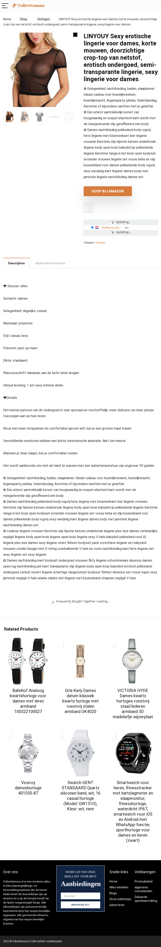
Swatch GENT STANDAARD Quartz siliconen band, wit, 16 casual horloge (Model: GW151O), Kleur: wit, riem (80, 795)
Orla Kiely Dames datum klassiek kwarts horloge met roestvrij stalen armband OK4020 (80, 701)
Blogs (113, 893)
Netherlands (110, 227)
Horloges (44, 19)
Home (7, 19)
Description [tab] (16, 263)
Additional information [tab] (50, 263)
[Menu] (5, 6)
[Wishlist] (156, 5)
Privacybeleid (143, 881)
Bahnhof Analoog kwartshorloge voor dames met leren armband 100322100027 (28, 701)
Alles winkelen (118, 887)
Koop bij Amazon (108, 191)
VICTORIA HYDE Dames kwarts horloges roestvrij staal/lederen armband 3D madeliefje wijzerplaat (133, 703)
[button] (75, 35)
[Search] (147, 6)
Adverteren (117, 905)
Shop (23, 19)
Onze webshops (120, 899)
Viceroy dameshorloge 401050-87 (28, 788)
